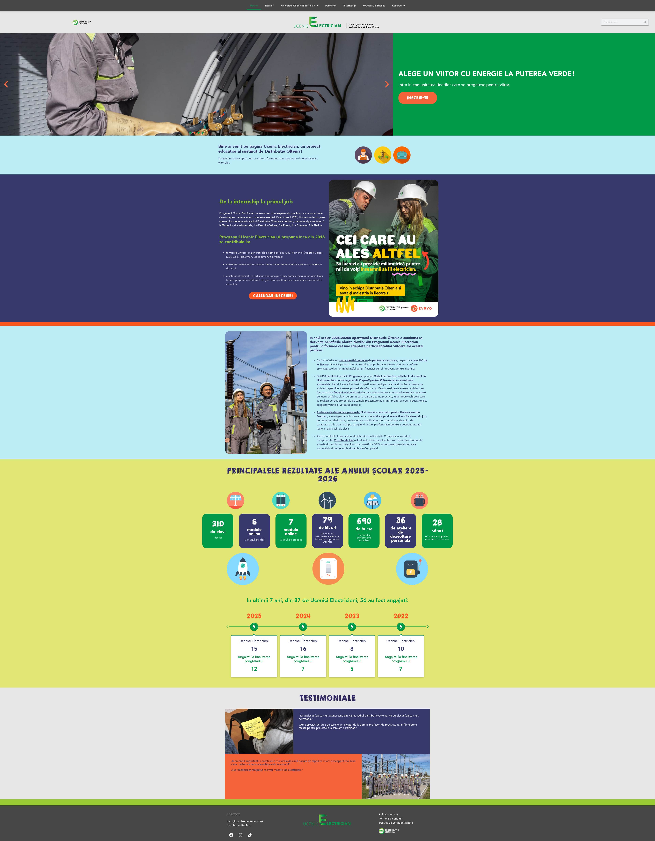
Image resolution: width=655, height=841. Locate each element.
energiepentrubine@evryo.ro (245, 821)
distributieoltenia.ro (239, 825)
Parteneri (331, 6)
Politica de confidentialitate (396, 823)
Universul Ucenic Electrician (298, 6)
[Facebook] (231, 835)
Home (254, 6)
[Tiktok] (250, 835)
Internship (349, 6)
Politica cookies (388, 814)
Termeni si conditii (390, 819)
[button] (6, 84)
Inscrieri (269, 6)
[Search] (645, 22)
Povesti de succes (374, 6)
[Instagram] (240, 835)
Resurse (397, 6)
